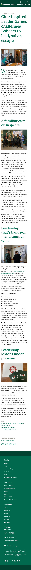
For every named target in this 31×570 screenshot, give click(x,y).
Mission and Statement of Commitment (12, 553)
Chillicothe (7, 511)
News (5, 491)
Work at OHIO (8, 497)
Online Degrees (8, 472)
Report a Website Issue (10, 500)
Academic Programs (9, 469)
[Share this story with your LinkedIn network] (14, 444)
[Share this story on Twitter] (6, 444)
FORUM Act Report (21, 551)
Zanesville (7, 522)
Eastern (6, 513)
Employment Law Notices (10, 551)
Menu (27, 3)
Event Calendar (8, 485)
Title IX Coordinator (19, 555)
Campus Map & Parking (10, 477)
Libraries (6, 494)
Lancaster (7, 516)
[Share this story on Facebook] (2, 444)
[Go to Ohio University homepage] (8, 4)
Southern (6, 519)
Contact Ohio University (11, 540)
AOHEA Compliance (19, 550)
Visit (5, 475)
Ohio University (11, 559)
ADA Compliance (9, 550)
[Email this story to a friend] (10, 444)
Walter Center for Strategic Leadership (12, 272)
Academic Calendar (9, 488)
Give (5, 466)
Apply (6, 463)
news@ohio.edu (11, 537)
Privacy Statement (18, 554)
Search (20, 4)
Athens (6, 508)
